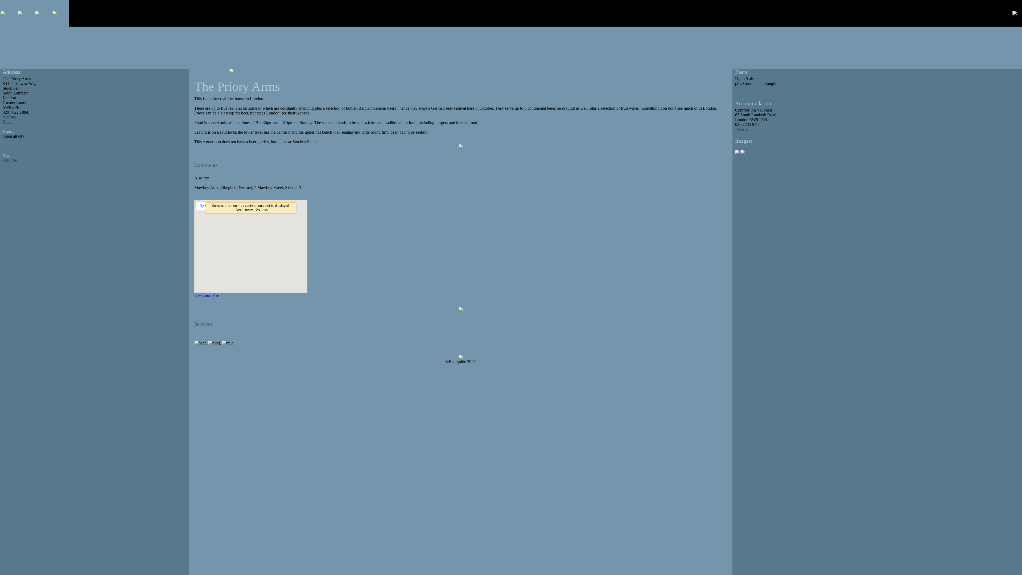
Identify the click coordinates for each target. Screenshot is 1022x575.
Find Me (10, 160)
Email (8, 122)
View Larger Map (206, 295)
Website (9, 117)
